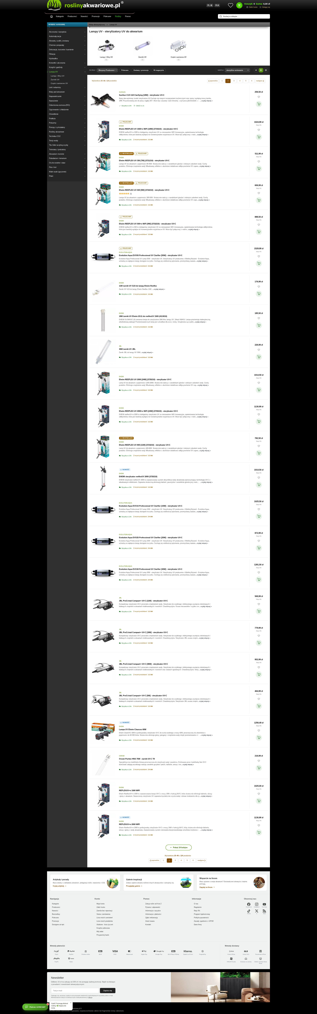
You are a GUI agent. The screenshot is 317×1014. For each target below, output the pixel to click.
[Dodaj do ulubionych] (259, 97)
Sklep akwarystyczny (97, 25)
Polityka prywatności (201, 918)
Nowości (84, 16)
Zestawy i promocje (140, 70)
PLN (217, 5)
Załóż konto (101, 907)
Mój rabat (100, 931)
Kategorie (60, 16)
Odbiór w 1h (140, 106)
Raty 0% (258, 125)
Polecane (107, 16)
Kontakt (148, 924)
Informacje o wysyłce (153, 911)
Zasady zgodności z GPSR (203, 921)
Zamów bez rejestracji (104, 911)
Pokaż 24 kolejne (180, 847)
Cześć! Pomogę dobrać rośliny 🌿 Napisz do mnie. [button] (59, 1005)
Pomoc (128, 16)
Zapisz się (107, 991)
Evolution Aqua (125, 252)
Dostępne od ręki (58, 924)
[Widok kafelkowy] (266, 70)
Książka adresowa (103, 928)
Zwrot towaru (150, 921)
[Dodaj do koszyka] (259, 104)
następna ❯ (260, 81)
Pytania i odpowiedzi (152, 907)
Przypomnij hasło (103, 935)
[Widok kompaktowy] (256, 70)
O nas (196, 904)
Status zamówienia (103, 914)
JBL (120, 346)
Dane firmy (198, 924)
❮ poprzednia (213, 81)
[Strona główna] (51, 16)
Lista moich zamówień (105, 918)
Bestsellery (56, 914)
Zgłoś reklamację (151, 918)
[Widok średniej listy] (261, 70)
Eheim (121, 126)
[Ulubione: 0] (230, 5)
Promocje (96, 16)
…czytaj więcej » (206, 101)
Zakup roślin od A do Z (153, 904)
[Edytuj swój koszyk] (239, 5)
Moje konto (101, 904)
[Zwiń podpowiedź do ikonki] (70, 1002)
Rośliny (118, 16)
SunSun (122, 92)
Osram (121, 756)
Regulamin (197, 907)
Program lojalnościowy (202, 914)
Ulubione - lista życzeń (105, 924)
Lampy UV (113, 25)
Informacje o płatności (153, 914)
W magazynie (159, 70)
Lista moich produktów (105, 921)
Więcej (90, 997)
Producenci (72, 16)
